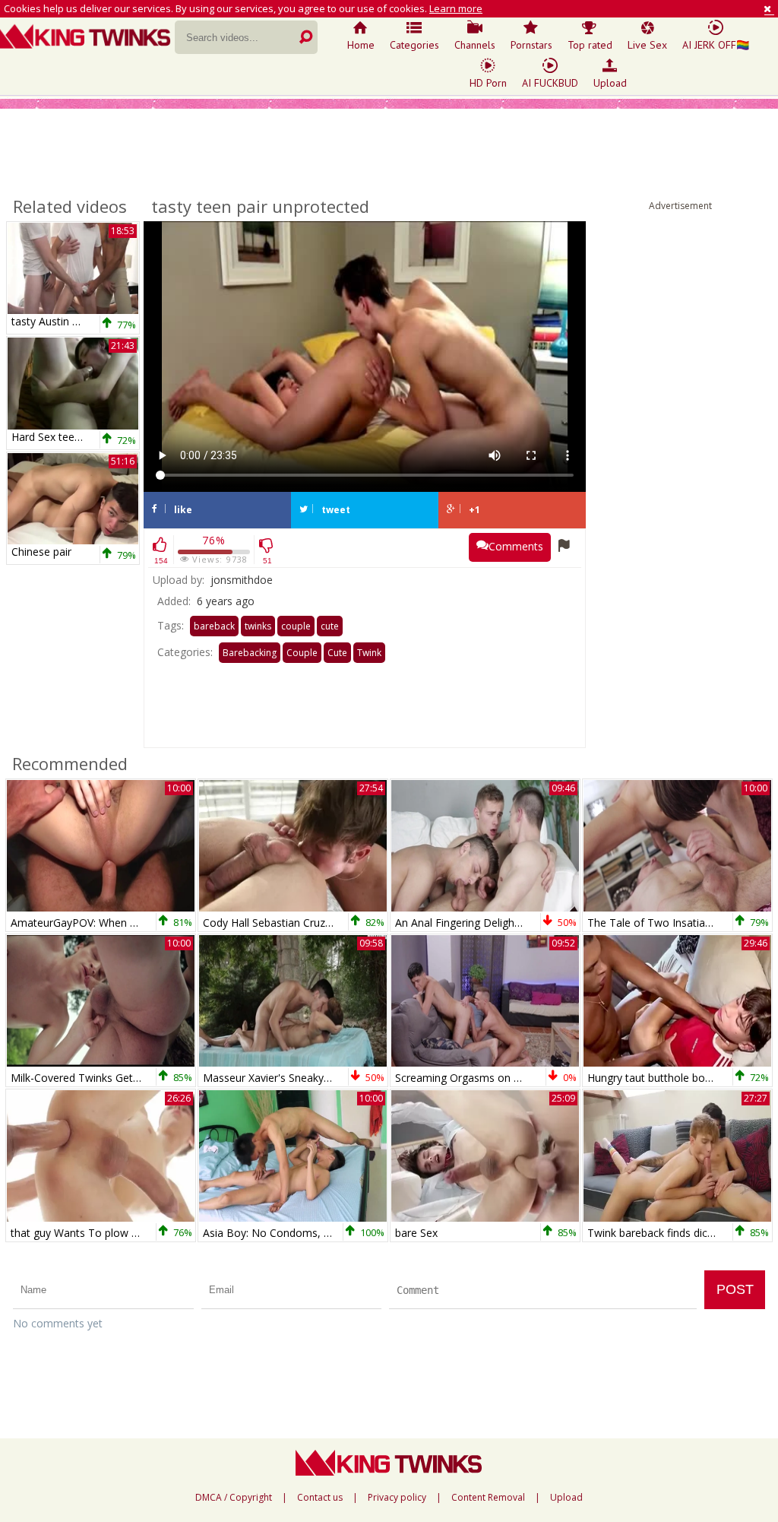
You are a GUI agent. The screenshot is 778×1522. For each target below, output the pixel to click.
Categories (414, 45)
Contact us (320, 1497)
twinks (258, 626)
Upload (610, 83)
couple (296, 626)
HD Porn (488, 83)
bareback (214, 626)
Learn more (455, 8)
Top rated (590, 45)
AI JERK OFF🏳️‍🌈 (715, 45)
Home (361, 45)
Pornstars (531, 45)
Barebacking (250, 652)
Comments (516, 546)
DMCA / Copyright (233, 1497)
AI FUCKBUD (550, 83)
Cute (337, 652)
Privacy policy (397, 1497)
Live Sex (647, 45)
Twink (369, 652)
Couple (302, 652)
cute (330, 626)
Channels (474, 45)
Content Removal (488, 1497)
